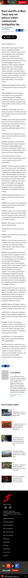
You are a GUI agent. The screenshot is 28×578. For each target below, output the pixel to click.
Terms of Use (6, 552)
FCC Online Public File (8, 522)
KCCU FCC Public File (8, 525)
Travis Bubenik (5, 29)
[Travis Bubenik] (5, 375)
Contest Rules (6, 548)
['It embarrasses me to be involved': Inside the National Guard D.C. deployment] (7, 424)
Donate (23, 2)
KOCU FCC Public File (8, 535)
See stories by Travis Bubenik (16, 395)
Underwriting (6, 542)
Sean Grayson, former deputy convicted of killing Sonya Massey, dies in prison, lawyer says (18, 441)
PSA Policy (5, 545)
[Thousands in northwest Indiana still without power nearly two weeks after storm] (7, 465)
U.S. (4, 361)
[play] (2, 576)
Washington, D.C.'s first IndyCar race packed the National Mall (19, 413)
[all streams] (26, 576)
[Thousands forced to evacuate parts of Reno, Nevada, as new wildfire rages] (7, 453)
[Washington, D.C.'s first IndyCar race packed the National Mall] (7, 412)
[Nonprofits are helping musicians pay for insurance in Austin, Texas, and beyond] (7, 479)
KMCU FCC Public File (8, 532)
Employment (6, 538)
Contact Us (5, 555)
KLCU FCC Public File (8, 528)
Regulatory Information (9, 518)
